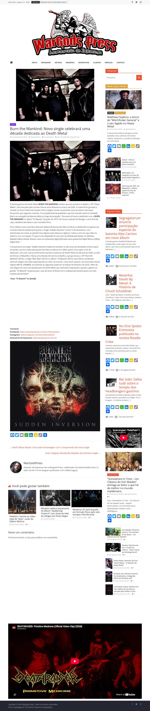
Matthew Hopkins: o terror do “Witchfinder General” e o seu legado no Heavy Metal (123, 121)
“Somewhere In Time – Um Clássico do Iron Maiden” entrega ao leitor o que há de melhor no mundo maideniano (123, 485)
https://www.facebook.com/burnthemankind (39, 332)
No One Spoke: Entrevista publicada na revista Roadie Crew (123, 334)
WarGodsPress (36, 137)
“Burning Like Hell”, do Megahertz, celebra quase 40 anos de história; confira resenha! (130, 190)
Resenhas (70, 62)
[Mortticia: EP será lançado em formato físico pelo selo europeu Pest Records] (86, 491)
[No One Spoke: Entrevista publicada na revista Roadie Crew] (112, 325)
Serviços (109, 62)
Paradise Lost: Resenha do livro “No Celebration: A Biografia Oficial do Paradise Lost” (125, 576)
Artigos (58, 62)
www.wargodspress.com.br (45, 338)
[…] (114, 249)
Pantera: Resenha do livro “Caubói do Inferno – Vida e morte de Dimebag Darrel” (130, 548)
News (13, 124)
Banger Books (113, 475)
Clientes (97, 62)
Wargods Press (75, 137)
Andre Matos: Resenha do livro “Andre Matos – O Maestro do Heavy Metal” (126, 563)
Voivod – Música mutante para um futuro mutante (129, 162)
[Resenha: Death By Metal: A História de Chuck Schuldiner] (112, 274)
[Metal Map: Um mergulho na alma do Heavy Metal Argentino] (113, 172)
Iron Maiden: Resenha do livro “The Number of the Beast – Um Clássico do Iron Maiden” (123, 533)
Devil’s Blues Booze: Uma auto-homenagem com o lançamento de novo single (49, 447)
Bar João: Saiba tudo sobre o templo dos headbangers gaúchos (123, 385)
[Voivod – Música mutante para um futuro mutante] (113, 159)
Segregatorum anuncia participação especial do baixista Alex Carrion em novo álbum (123, 228)
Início (34, 62)
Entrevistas (83, 62)
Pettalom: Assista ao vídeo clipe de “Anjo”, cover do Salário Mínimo (22, 519)
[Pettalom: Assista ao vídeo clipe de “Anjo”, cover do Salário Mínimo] (22, 491)
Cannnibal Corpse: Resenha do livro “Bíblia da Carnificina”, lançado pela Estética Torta (126, 589)
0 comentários (49, 137)
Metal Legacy (120, 113)
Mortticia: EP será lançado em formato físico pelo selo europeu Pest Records (86, 512)
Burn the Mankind (63, 137)
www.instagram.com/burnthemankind (37, 334)
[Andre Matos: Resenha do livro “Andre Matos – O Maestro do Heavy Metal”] (108, 559)
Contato (121, 62)
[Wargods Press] (11, 63)
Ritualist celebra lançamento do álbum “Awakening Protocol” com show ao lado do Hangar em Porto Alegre (55, 512)
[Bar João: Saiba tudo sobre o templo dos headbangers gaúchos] (112, 378)
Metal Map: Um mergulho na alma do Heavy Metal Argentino (131, 175)
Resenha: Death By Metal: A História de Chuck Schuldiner (120, 283)
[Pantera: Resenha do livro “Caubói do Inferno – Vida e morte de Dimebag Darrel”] (113, 544)
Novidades (46, 62)
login (28, 537)
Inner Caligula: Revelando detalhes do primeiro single (73, 453)
